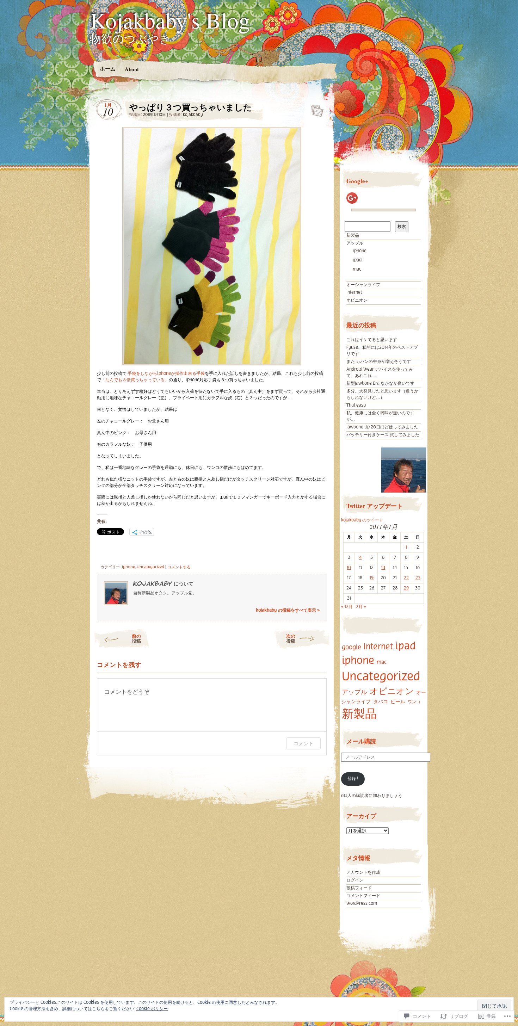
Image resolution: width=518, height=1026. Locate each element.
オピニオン (357, 300)
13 (383, 568)
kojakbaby (193, 115)
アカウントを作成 (363, 873)
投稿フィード (359, 888)
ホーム (107, 68)
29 (406, 588)
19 (372, 578)
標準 (315, 109)
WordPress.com (361, 904)
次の (290, 638)
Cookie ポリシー (152, 1009)
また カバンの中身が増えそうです (378, 362)
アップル (354, 243)
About (131, 69)
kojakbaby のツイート (362, 520)
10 (349, 568)
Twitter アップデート (374, 505)
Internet (354, 293)
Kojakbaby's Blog (170, 20)
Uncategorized (150, 567)
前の (136, 638)
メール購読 (361, 741)
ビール (397, 701)
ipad (357, 260)
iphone (128, 567)
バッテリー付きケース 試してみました (382, 435)
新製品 (352, 236)
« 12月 (347, 607)
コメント (303, 743)
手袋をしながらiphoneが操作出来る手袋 (166, 374)
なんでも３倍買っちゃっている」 (137, 380)
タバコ (380, 701)
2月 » (361, 607)
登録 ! (352, 779)
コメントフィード (363, 896)
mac (357, 269)
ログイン (354, 880)
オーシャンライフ (363, 285)
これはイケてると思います (371, 340)
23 (417, 578)
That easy (356, 405)
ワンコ (414, 702)
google (351, 647)
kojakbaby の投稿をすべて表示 (288, 610)
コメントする (179, 567)
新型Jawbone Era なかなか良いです (380, 384)
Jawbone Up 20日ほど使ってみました (382, 427)
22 (406, 578)
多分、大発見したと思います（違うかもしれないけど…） (382, 394)
